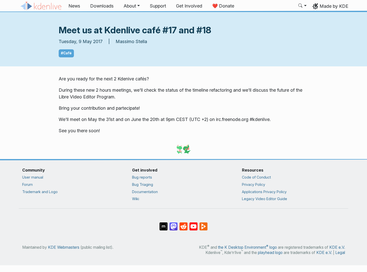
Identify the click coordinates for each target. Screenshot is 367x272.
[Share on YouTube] (193, 224)
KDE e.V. (337, 247)
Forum (27, 184)
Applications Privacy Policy (264, 192)
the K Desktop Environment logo (247, 247)
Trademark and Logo (40, 192)
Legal (340, 252)
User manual (32, 177)
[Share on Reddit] (183, 224)
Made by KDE (334, 6)
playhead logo (270, 252)
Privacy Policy (253, 184)
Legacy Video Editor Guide (264, 199)
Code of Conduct (256, 177)
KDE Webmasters (63, 247)
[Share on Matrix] (164, 224)
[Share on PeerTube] (203, 224)
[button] (132, 6)
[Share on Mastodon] (174, 224)
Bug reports (142, 177)
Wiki (135, 199)
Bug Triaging (142, 184)
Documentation (145, 192)
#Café (66, 53)
